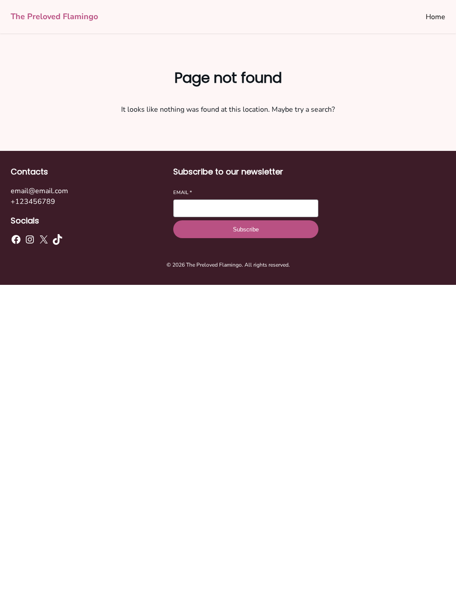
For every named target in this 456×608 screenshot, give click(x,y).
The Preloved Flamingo (54, 16)
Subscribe (246, 229)
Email (182, 192)
